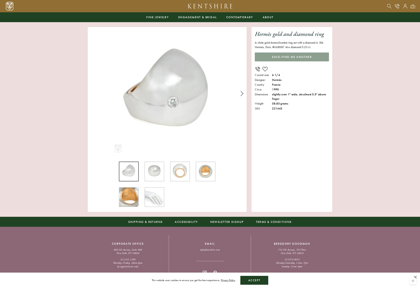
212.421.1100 (127, 259)
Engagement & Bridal (197, 17)
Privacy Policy (228, 280)
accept (254, 280)
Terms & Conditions (274, 222)
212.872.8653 (292, 259)
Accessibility (186, 222)
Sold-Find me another (292, 57)
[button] (240, 93)
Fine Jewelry (157, 17)
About (268, 17)
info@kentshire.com (210, 250)
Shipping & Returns (145, 222)
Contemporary (239, 17)
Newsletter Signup (227, 222)
